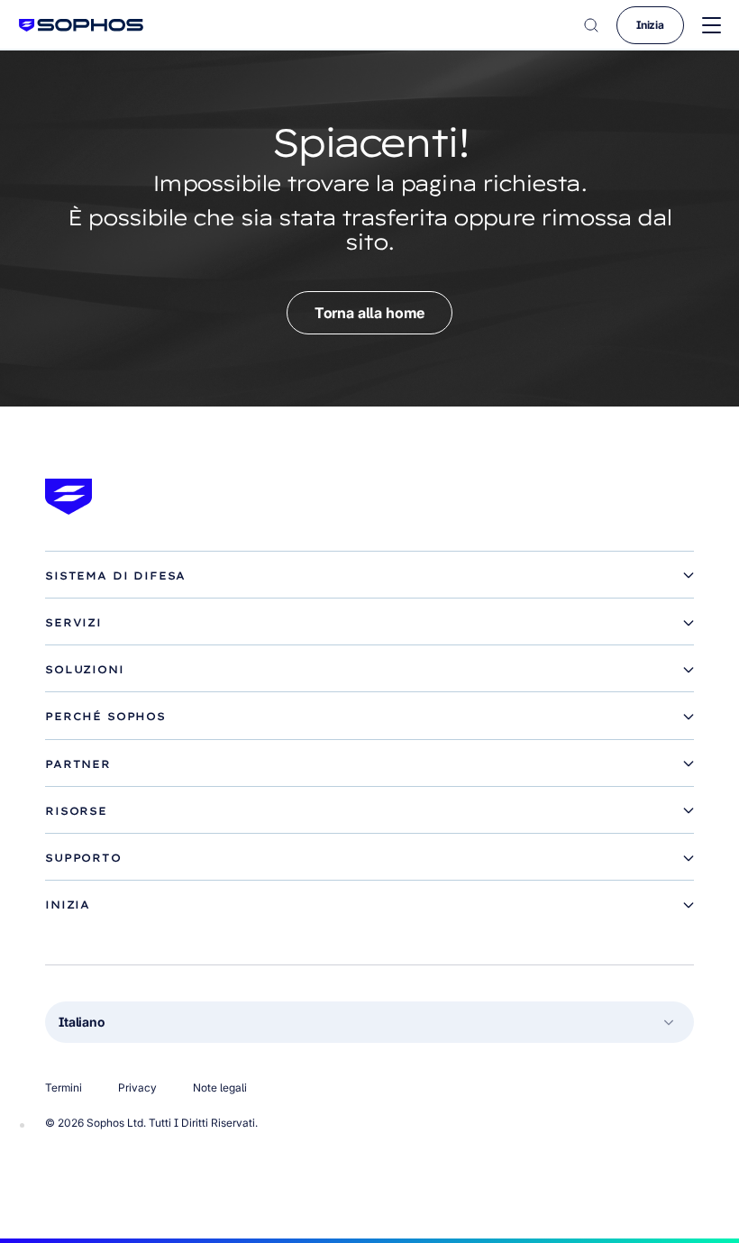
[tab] (369, 576)
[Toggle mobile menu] (711, 25)
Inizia (650, 25)
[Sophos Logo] (81, 25)
